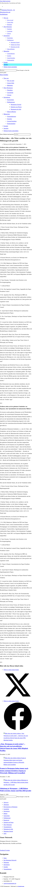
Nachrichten (10, 99)
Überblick (10, 90)
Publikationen (11, 102)
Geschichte (10, 92)
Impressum (3, 847)
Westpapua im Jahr (16, 109)
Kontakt (6, 126)
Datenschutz (10, 847)
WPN (5, 833)
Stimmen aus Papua (16, 107)
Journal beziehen (12, 121)
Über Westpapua (8, 87)
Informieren (7, 97)
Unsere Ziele (10, 83)
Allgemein (6, 804)
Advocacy (6, 802)
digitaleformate (21, 886)
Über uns (6, 78)
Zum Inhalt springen (5, 1)
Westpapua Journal (16, 104)
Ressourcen (6, 820)
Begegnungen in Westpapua (10, 807)
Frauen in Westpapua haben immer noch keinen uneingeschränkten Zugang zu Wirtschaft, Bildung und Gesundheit (14, 770)
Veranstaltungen (11, 116)
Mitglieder (10, 85)
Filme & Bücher (11, 111)
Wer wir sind (10, 80)
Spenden (9, 119)
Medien (5, 813)
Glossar (9, 95)
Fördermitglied (11, 123)
